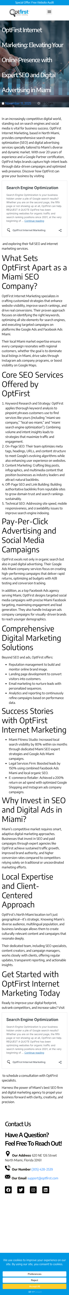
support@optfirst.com (42, 1178)
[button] (49, 12)
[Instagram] (33, 1189)
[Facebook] (8, 1189)
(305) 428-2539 (42, 1169)
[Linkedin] (45, 1189)
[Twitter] (20, 1189)
